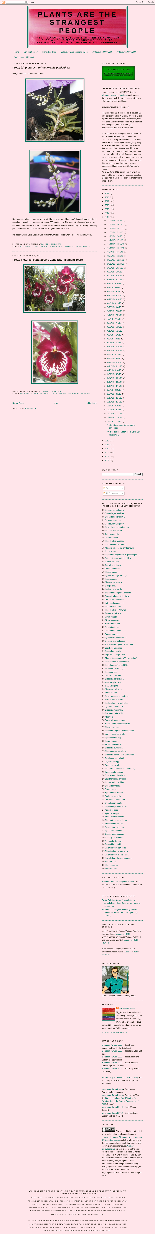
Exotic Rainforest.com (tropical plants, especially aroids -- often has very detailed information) (121, 903)
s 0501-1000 (126, 52)
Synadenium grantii (113, 803)
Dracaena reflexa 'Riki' (114, 713)
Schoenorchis (56, 246)
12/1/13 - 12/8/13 (115, 236)
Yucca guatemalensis (114, 817)
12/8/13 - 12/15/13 (115, 232)
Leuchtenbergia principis (115, 779)
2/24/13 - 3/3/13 (114, 394)
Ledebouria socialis (113, 648)
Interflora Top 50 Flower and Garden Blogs (120, 1077)
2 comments (55, 391)
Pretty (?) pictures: (41, 67)
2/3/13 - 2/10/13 (114, 406)
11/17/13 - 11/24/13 (116, 244)
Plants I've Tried (49, 52)
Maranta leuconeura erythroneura (119, 548)
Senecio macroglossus (115, 641)
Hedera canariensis (113, 589)
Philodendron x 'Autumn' (115, 610)
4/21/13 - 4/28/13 (115, 362)
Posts (108, 488)
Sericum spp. (111, 861)
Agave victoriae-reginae (115, 720)
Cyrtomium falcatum (114, 706)
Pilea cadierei (111, 579)
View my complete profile (114, 1032)
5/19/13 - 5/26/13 (115, 347)
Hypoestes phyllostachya (116, 575)
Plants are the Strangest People (77, 22)
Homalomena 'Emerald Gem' (117, 665)
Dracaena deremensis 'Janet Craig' (120, 768)
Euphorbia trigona (112, 786)
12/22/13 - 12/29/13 (116, 224)
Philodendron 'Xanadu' (114, 541)
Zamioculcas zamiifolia (115, 734)
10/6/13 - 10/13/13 (115, 268)
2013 (107, 217)
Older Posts (92, 403)
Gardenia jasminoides (114, 513)
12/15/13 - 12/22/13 (116, 228)
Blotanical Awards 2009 (112, 1051)
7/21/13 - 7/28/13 (115, 311)
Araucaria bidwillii (112, 765)
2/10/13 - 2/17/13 (115, 402)
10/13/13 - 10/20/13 (116, 264)
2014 (107, 213)
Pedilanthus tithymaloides (116, 703)
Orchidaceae (26, 246)
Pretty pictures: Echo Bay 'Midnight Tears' (47, 259)
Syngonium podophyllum (116, 637)
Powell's (105, 943)
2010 (107, 449)
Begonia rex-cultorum (114, 510)
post (111, 884)
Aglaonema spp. (112, 813)
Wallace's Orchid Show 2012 (78, 246)
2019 (107, 193)
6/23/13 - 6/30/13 (115, 327)
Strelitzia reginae (112, 624)
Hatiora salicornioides (114, 782)
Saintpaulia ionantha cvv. (116, 544)
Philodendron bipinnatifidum (117, 662)
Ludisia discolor (112, 562)
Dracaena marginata (114, 710)
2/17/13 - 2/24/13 (115, 398)
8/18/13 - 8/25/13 (115, 295)
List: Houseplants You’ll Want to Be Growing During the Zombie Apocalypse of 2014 (120, 1101)
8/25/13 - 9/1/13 (114, 291)
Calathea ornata (112, 534)
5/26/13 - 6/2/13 (114, 343)
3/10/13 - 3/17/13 (115, 386)
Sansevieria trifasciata (115, 775)
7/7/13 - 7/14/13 (114, 319)
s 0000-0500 (102, 52)
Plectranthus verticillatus (116, 820)
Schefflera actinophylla (115, 668)
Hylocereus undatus (113, 830)
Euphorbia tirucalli (113, 844)
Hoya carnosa (111, 672)
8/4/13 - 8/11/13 (114, 303)
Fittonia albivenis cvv (114, 603)
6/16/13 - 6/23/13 (115, 331)
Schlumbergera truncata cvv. (117, 696)
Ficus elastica (111, 692)
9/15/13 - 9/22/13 (115, 280)
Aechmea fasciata (113, 796)
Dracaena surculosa (113, 748)
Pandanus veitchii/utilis (115, 758)
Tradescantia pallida (114, 824)
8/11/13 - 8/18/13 (115, 299)
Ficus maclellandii (113, 744)
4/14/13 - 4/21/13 (115, 366)
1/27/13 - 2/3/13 (114, 410)
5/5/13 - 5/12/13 (114, 354)
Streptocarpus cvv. (113, 520)
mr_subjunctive (127, 1008)
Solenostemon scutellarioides (118, 558)
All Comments (111, 493)
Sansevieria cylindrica (114, 827)
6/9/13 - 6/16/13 (114, 335)
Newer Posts (18, 403)
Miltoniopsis (26, 393)
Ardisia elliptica (111, 810)
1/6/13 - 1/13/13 (114, 421)
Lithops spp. (110, 586)
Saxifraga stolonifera (114, 837)
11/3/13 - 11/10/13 (115, 252)
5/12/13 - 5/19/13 (115, 350)
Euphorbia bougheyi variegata (118, 593)
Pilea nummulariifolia (114, 699)
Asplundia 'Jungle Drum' (115, 655)
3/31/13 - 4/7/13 (114, 374)
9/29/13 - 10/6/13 (115, 272)
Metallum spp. (111, 868)
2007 (107, 460)
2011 (107, 445)
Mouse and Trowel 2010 (112, 1089)
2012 (107, 441)
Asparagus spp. (112, 789)
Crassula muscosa (113, 631)
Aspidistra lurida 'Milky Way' (117, 596)
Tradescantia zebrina (114, 772)
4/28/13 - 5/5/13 (114, 358)
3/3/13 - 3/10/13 (114, 390)
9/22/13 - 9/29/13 (115, 276)
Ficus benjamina (112, 620)
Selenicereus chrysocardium (117, 724)
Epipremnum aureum (114, 792)
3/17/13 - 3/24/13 (115, 382)
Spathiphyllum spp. (113, 737)
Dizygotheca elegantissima (117, 527)
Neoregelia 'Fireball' (113, 841)
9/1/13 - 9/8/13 (114, 287)
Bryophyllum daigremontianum (118, 858)
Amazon (120, 934)
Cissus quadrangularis (114, 834)
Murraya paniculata (113, 582)
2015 (107, 209)
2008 (107, 456)
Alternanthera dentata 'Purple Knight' (121, 658)
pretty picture (41, 246)
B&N (127, 934)
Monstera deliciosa (113, 689)
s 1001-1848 (24, 57)
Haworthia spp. (111, 741)
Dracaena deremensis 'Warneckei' (120, 755)
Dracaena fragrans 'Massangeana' (120, 731)
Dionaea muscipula (113, 530)
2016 (107, 205)
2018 (107, 197)
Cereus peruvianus (113, 675)
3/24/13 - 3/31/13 (115, 378)
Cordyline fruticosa (113, 565)
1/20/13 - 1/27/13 (115, 413)
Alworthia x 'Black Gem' (115, 799)
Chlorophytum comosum (115, 848)
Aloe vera (109, 717)
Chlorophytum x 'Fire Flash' (117, 855)
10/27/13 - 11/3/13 (115, 256)
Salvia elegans (111, 686)
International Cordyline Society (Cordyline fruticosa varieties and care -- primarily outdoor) (120, 912)
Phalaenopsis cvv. (113, 572)
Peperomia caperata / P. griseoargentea (122, 555)
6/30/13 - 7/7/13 (114, 323)
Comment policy (30, 52)
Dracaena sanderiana (114, 679)
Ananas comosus (112, 634)
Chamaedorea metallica (115, 751)
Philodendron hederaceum (116, 851)
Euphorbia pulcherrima (115, 517)
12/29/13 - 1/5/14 (115, 220)
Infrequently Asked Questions (115, 95)
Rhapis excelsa (112, 727)
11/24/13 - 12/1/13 (115, 240)
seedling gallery (74, 52)
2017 (107, 201)
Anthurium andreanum (114, 599)
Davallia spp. (110, 551)
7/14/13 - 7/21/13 (115, 315)
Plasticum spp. (111, 865)
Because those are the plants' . (118, 881)
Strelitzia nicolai (112, 627)
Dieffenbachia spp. (113, 606)
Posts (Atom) (30, 408)
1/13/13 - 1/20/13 (115, 417)
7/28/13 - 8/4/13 (114, 307)
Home (16, 52)
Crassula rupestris (113, 651)
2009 (107, 452)
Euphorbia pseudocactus (116, 806)
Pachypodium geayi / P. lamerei (119, 644)
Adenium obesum (112, 568)
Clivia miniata (111, 617)
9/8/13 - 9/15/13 (114, 283)
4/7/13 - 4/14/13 (114, 370)
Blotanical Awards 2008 (112, 1045)
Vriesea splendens (113, 682)
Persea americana (113, 613)
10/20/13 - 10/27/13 (116, 260)
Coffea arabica (111, 537)
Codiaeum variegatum (114, 524)
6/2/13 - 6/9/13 (114, 339)
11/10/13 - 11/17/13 (116, 248)
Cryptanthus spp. (112, 761)
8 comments (55, 244)
